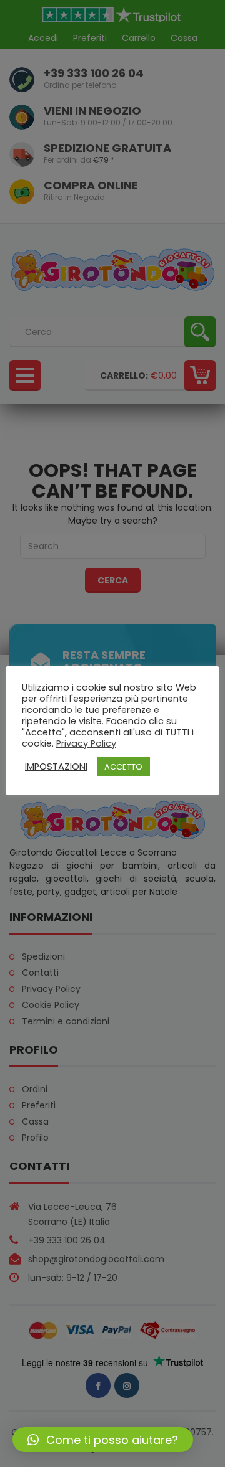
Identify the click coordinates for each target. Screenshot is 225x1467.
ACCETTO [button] (123, 767)
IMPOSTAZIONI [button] (56, 766)
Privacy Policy (86, 743)
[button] (102, 1439)
